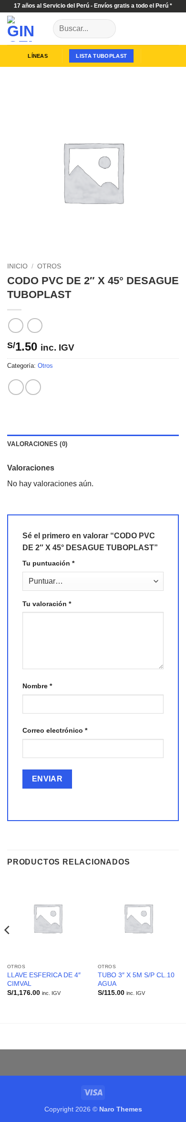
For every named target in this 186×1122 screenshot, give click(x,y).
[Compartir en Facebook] (33, 387)
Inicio (17, 266)
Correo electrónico (54, 730)
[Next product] (15, 325)
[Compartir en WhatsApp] (16, 387)
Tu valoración (46, 604)
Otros (49, 266)
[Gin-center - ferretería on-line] (26, 28)
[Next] (176, 949)
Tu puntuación (48, 563)
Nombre (37, 686)
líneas (37, 56)
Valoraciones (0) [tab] (37, 444)
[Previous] (7, 949)
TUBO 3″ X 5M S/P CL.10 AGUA (136, 979)
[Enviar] (104, 28)
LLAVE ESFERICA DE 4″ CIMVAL (44, 979)
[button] (153, 56)
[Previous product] (34, 325)
